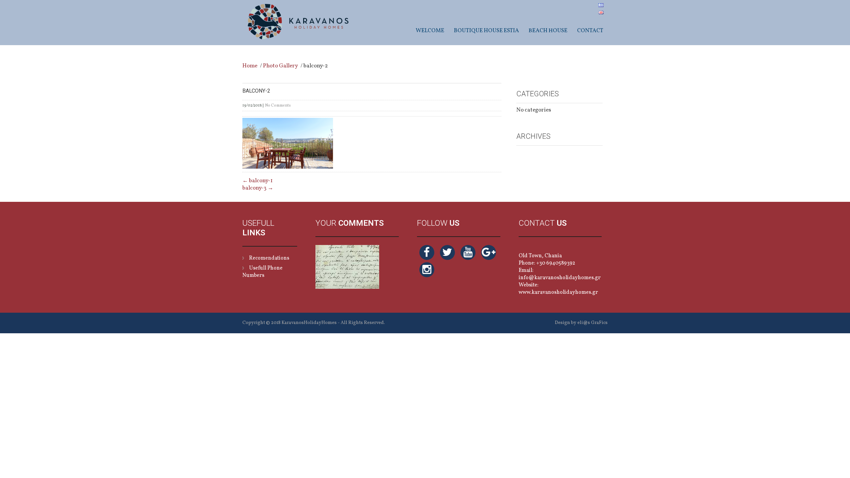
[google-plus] (488, 252)
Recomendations (269, 258)
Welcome (430, 31)
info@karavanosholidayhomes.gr (560, 277)
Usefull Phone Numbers (262, 272)
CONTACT (590, 31)
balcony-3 (257, 188)
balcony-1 (257, 181)
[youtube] (468, 252)
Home (249, 66)
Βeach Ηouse (548, 31)
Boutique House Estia (486, 31)
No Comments (278, 105)
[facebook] (426, 252)
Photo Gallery (280, 66)
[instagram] (426, 269)
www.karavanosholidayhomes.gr (558, 292)
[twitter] (447, 252)
